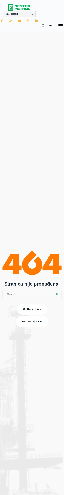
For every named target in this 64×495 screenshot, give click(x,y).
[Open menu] (60, 25)
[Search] (43, 25)
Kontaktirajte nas (32, 321)
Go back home (32, 309)
